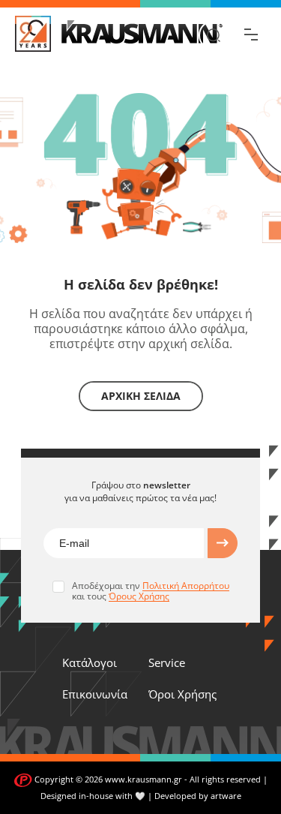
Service (166, 662)
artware (226, 795)
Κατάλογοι (89, 662)
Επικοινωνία (94, 693)
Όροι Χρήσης (182, 693)
